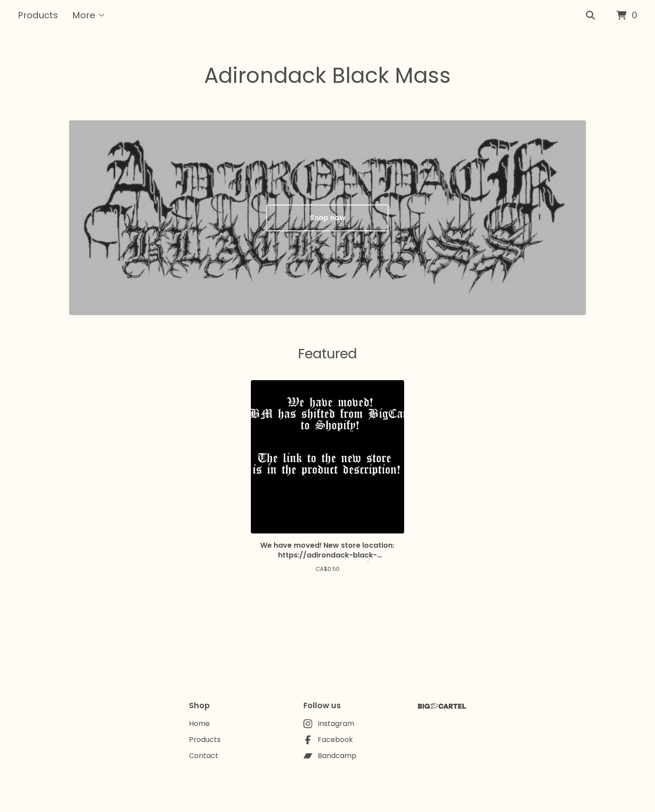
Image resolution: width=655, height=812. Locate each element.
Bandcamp (337, 755)
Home (199, 723)
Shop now (328, 218)
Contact (203, 755)
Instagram (336, 723)
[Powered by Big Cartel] (442, 706)
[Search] (590, 15)
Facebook (335, 739)
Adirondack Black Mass (327, 75)
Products (38, 15)
